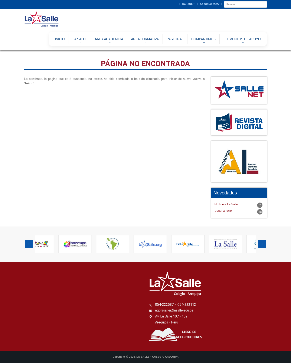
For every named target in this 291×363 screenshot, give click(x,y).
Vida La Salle (223, 211)
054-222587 (164, 305)
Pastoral (175, 39)
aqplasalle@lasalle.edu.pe (174, 310)
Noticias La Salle (226, 204)
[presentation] (29, 244)
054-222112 (186, 305)
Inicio (60, 39)
